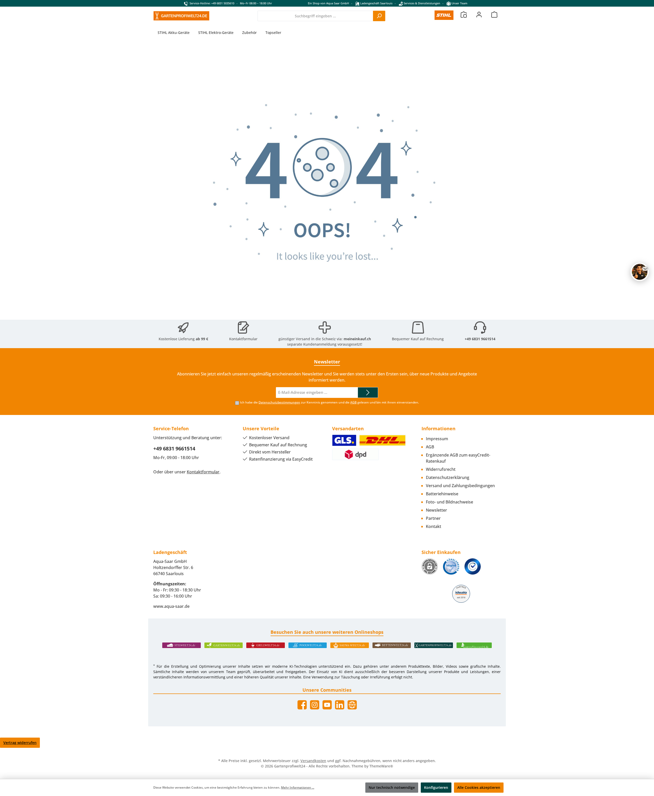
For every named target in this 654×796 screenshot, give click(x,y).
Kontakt (433, 526)
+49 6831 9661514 (480, 338)
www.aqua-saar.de (171, 606)
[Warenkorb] (494, 14)
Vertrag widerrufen (20, 742)
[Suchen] (379, 16)
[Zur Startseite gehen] (181, 15)
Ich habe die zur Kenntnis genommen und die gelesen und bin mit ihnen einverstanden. (329, 402)
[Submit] (368, 392)
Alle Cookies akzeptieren (478, 787)
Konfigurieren (436, 787)
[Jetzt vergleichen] (463, 14)
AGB (353, 402)
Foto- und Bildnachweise (449, 502)
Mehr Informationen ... (297, 787)
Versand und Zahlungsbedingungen (460, 485)
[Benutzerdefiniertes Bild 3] (472, 566)
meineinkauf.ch (357, 338)
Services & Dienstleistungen (421, 3)
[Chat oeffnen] (639, 272)
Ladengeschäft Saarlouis (375, 3)
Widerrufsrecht (441, 469)
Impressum (437, 438)
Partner (433, 518)
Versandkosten (313, 760)
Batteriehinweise (442, 494)
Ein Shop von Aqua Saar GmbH (328, 3)
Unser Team (459, 3)
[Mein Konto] (479, 14)
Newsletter (436, 510)
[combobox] (315, 16)
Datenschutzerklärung (447, 477)
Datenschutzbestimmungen (279, 402)
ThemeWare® (381, 766)
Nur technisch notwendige (392, 787)
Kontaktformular (243, 338)
